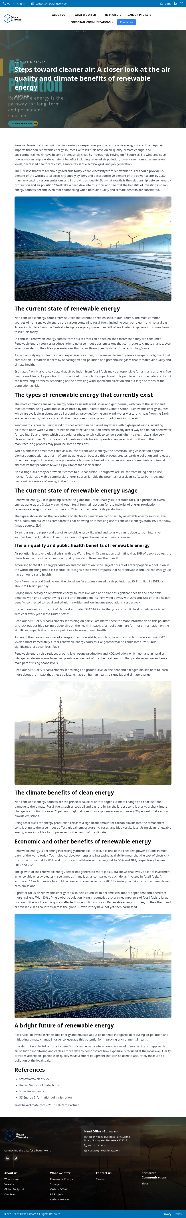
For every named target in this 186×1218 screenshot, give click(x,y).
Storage (55, 1184)
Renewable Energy (61, 1179)
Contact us (126, 22)
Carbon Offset (58, 1189)
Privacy (167, 1214)
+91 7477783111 (17, 3)
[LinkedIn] (7, 1158)
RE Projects (57, 1194)
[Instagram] (15, 1158)
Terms (178, 1214)
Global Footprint (14, 1189)
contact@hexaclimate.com (51, 3)
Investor (9, 1184)
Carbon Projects (59, 1199)
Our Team (10, 1194)
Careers (165, 4)
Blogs (145, 1183)
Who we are (11, 1179)
